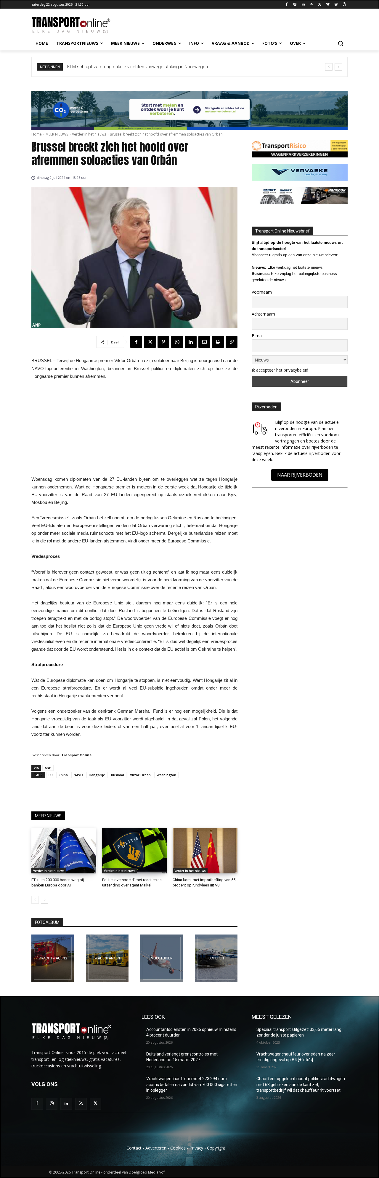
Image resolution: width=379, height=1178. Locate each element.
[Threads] (344, 4)
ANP (48, 767)
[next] (338, 67)
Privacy (196, 1148)
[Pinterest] (163, 342)
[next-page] (44, 900)
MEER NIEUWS (57, 134)
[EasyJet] (161, 958)
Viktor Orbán (140, 775)
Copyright (216, 1148)
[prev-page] (35, 900)
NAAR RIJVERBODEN (299, 475)
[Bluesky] (328, 4)
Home (36, 134)
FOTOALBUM (47, 922)
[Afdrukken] (218, 342)
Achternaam (263, 314)
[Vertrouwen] (216, 958)
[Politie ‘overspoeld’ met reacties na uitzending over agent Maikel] (134, 850)
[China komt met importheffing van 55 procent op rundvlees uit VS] (205, 850)
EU (51, 775)
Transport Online (76, 755)
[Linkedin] (303, 4)
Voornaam (262, 292)
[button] (340, 43)
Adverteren (155, 1148)
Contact (134, 1148)
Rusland (117, 775)
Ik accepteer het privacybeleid (280, 370)
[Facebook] (286, 4)
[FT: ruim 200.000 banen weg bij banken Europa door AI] (63, 850)
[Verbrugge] (107, 958)
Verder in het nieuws (89, 134)
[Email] (204, 342)
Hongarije (97, 775)
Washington (166, 775)
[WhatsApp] (177, 342)
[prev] (329, 67)
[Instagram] (294, 4)
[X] (319, 4)
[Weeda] (52, 958)
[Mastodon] (336, 4)
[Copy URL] (231, 342)
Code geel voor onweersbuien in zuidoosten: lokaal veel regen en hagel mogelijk (147, 66)
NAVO (78, 775)
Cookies (178, 1148)
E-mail (258, 335)
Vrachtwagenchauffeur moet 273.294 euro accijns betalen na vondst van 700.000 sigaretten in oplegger (191, 1084)
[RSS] (311, 4)
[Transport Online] (78, 25)
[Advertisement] (134, 429)
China (63, 775)
